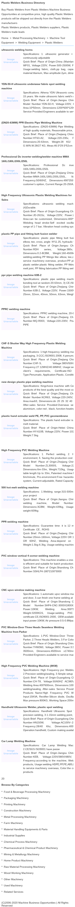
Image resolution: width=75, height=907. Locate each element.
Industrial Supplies (14, 835)
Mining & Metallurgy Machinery (21, 854)
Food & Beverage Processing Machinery (27, 791)
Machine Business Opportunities (37, 902)
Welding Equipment (29, 42)
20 (2, 778)
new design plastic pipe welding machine (27, 381)
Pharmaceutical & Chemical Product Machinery (31, 848)
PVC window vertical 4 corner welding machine (30, 555)
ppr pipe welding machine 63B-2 (21, 275)
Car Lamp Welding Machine (18, 741)
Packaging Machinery (16, 798)
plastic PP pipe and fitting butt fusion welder (29, 233)
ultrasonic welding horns (17, 49)
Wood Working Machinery (18, 873)
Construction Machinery (17, 810)
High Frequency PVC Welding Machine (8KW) (29, 665)
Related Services (13, 891)
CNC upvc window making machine (23, 589)
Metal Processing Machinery (29, 38)
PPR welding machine (14, 521)
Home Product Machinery (18, 860)
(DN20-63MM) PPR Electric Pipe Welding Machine (31, 122)
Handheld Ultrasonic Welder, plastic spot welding (32, 707)
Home (4, 38)
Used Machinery (13, 885)
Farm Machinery (13, 823)
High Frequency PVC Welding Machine (25, 450)
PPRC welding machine (15, 309)
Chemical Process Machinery (20, 841)
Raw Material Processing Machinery (24, 866)
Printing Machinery (14, 804)
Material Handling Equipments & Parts (26, 829)
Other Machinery (13, 879)
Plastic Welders (54, 42)
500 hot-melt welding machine (20, 487)
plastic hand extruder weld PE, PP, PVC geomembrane (34, 415)
